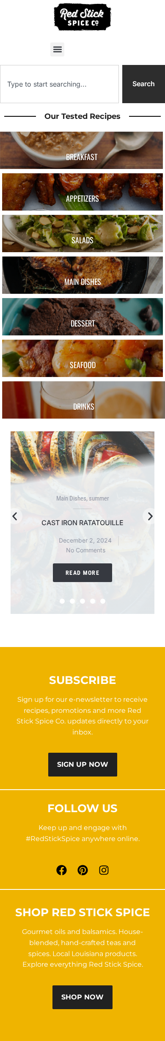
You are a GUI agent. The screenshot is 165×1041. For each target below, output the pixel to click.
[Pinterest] (82, 870)
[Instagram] (103, 870)
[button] (57, 49)
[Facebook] (61, 870)
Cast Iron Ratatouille (82, 522)
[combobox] (59, 84)
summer (99, 498)
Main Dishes (71, 498)
